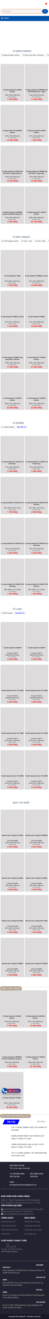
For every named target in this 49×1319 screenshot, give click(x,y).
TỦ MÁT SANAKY (21, 237)
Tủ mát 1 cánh (26, 241)
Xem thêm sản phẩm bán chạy (15, 1116)
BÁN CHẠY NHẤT (11, 988)
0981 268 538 (14, 1091)
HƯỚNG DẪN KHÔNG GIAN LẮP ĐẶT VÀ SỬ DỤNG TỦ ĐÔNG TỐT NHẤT (27, 1145)
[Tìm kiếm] (45, 11)
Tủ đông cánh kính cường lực (33, 55)
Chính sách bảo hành (8, 1226)
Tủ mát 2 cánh (40, 241)
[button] (6, 18)
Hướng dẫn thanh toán (32, 1226)
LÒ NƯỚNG (18, 423)
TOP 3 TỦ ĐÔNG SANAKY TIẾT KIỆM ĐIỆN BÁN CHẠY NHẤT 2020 (29, 1154)
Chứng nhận (5, 1234)
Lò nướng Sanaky (7, 427)
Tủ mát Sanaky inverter (9, 241)
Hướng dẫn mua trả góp (32, 1230)
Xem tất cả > (22, 427)
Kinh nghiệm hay (30, 1234)
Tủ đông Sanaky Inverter (10, 55)
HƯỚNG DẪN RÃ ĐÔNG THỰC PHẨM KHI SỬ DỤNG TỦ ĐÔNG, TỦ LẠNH (27, 1137)
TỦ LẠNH (17, 609)
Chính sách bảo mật (8, 1222)
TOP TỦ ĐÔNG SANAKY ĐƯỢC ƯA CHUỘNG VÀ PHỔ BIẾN (29, 1128)
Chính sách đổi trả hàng (9, 1230)
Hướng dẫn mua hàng (32, 1222)
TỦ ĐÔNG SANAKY (22, 51)
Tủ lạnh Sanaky (7, 613)
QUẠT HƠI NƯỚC (21, 802)
